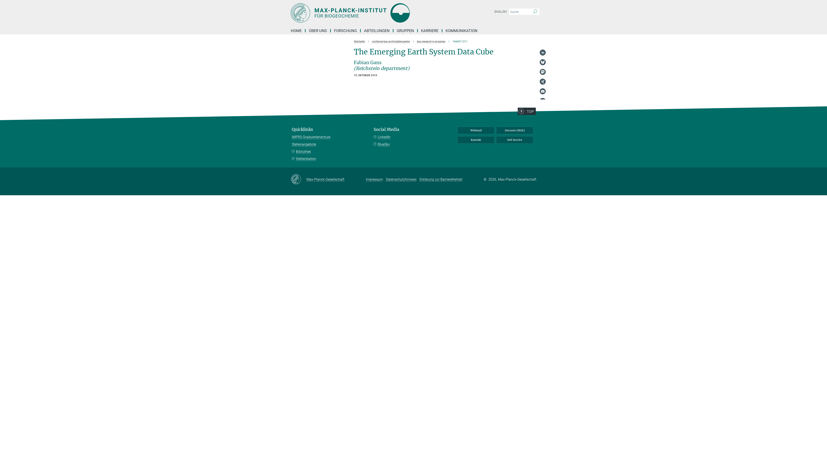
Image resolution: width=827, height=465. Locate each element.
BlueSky (384, 144)
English (500, 11)
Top (530, 111)
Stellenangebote (304, 144)
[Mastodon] (542, 72)
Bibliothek (303, 152)
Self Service (514, 139)
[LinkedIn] (542, 52)
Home (296, 30)
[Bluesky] (542, 62)
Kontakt (476, 139)
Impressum (374, 179)
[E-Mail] (542, 91)
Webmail (476, 130)
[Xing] (542, 81)
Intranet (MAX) (515, 130)
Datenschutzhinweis (401, 179)
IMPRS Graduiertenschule (311, 137)
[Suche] (535, 12)
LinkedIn (384, 137)
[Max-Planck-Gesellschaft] (298, 179)
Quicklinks (302, 129)
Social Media (386, 129)
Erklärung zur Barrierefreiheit (441, 179)
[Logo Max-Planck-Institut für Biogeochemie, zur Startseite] (371, 13)
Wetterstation (306, 159)
